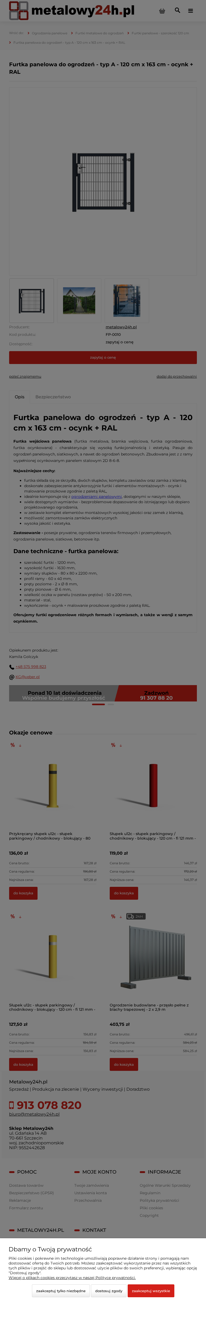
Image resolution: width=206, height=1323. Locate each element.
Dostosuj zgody (108, 1291)
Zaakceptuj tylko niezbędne (61, 1291)
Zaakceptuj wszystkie (151, 1291)
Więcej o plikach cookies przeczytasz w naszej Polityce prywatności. (72, 1277)
